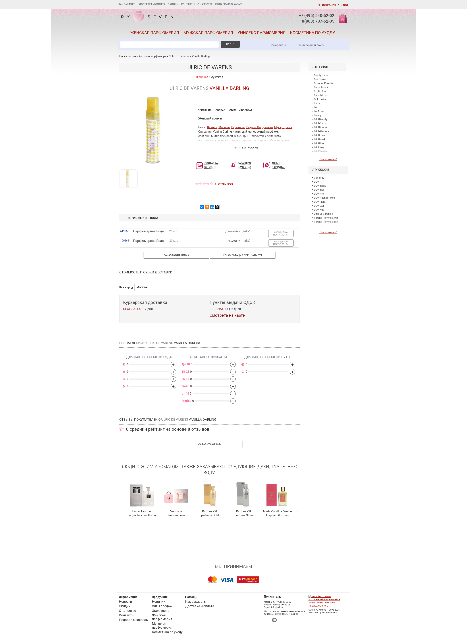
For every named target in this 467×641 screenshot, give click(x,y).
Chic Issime (320, 79)
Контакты (188, 4)
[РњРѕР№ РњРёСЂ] (212, 207)
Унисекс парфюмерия (261, 32)
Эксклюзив (160, 611)
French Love (321, 95)
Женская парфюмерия (154, 32)
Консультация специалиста (242, 255)
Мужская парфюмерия (208, 32)
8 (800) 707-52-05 (281, 604)
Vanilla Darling (201, 56)
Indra (317, 103)
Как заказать (127, 4)
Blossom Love (176, 515)
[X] (217, 207)
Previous (121, 511)
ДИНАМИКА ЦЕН (235, 231)
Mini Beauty (320, 119)
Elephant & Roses (277, 515)
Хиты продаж (162, 606)
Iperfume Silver (243, 515)
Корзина (341, 18)
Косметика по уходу (312, 32)
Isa (315, 107)
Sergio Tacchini (142, 511)
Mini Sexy (319, 147)
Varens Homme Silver (326, 217)
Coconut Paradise (324, 83)
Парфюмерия (127, 56)
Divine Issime (321, 87)
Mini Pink (319, 143)
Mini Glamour (321, 131)
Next (297, 511)
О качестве (205, 4)
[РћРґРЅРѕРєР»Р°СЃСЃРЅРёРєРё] (207, 207)
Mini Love (319, 135)
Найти (230, 44)
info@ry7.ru (277, 607)
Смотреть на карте (227, 315)
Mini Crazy (320, 123)
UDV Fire (319, 193)
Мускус (279, 127)
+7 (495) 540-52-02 (316, 15)
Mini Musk (319, 139)
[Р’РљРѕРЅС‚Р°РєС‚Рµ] (202, 207)
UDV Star (319, 205)
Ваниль (212, 127)
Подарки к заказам (228, 4)
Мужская (217, 77)
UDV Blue (319, 189)
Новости (125, 601)
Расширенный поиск (311, 45)
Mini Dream (320, 127)
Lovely (317, 115)
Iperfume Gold (209, 515)
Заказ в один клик (176, 255)
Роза (288, 127)
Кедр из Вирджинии (259, 127)
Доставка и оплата (152, 4)
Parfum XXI (209, 511)
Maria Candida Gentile (277, 511)
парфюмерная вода (142, 218)
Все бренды (278, 45)
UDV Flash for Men (324, 197)
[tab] (204, 110)
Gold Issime (320, 99)
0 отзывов (224, 184)
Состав (220, 110)
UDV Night (320, 201)
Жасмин (224, 127)
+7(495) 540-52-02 (282, 602)
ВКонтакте (274, 620)
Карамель (238, 127)
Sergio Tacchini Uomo (142, 515)
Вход (344, 4)
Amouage (175, 511)
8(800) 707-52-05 (318, 21)
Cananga (319, 177)
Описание (204, 110)
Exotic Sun (320, 91)
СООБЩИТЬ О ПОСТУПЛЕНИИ (280, 233)
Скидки (173, 4)
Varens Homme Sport (326, 221)
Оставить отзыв (209, 444)
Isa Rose (319, 111)
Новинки (158, 601)
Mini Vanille (320, 151)
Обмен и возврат (240, 110)
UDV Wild (319, 209)
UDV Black (320, 185)
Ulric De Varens (179, 56)
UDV (316, 181)
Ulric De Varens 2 (323, 213)
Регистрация (326, 4)
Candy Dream (321, 75)
